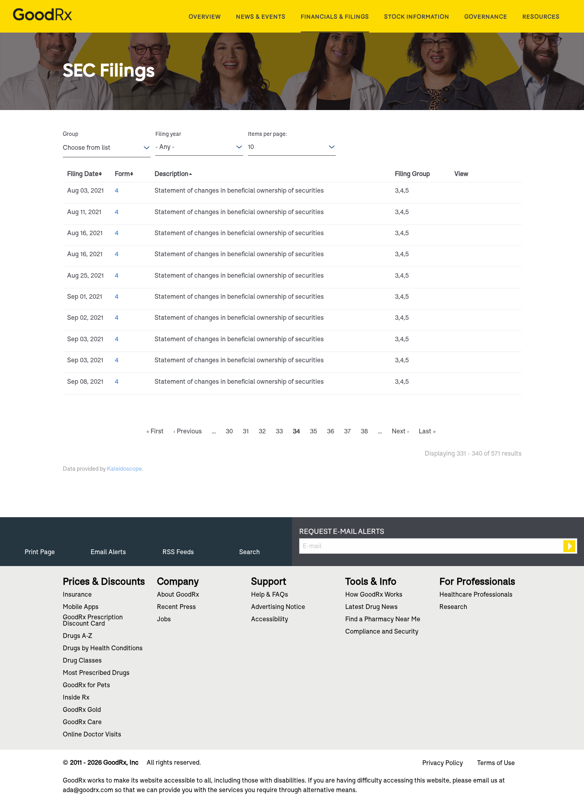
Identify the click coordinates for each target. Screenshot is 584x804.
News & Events (261, 16)
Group (70, 133)
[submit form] (569, 546)
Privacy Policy (442, 763)
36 (330, 431)
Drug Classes (82, 661)
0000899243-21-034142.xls (486, 278)
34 (296, 431)
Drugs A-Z (77, 636)
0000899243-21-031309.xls (486, 193)
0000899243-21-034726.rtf (477, 299)
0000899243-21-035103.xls (486, 362)
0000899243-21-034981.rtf (477, 320)
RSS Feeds (178, 552)
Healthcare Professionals (475, 595)
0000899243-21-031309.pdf (468, 193)
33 (279, 431)
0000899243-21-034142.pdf (468, 278)
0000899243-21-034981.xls (486, 320)
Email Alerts (108, 552)
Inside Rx (76, 698)
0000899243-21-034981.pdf (468, 320)
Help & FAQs (269, 595)
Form (122, 174)
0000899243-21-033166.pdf (468, 256)
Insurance (77, 595)
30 (229, 431)
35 (313, 431)
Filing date (83, 174)
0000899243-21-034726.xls (486, 299)
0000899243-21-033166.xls (486, 256)
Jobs (164, 619)
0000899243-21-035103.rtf (477, 362)
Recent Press (176, 607)
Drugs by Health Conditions (103, 648)
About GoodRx (178, 595)
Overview (205, 16)
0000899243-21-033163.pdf (468, 235)
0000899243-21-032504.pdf (468, 214)
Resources (541, 16)
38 (364, 431)
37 (347, 431)
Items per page (267, 133)
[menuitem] (205, 16)
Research (453, 607)
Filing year (168, 133)
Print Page (40, 552)
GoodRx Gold (82, 710)
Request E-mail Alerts (341, 531)
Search (249, 552)
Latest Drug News (371, 607)
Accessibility (269, 619)
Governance (485, 16)
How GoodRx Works (373, 595)
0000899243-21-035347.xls (486, 384)
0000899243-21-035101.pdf (468, 341)
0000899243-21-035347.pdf (468, 384)
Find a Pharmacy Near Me (382, 619)
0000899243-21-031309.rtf (477, 193)
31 (246, 431)
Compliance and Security (381, 632)
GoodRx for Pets (86, 685)
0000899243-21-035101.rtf (477, 341)
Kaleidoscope (124, 469)
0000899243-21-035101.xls (486, 341)
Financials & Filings (335, 16)
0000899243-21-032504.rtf (477, 214)
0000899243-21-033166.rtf (477, 256)
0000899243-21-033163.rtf (477, 235)
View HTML (459, 193)
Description (171, 174)
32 (262, 431)
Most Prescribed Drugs (96, 673)
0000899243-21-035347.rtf (477, 384)
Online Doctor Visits (92, 734)
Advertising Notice (278, 607)
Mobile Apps (81, 607)
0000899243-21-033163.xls (486, 235)
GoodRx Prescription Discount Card (93, 621)
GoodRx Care (82, 722)
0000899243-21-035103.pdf (468, 362)
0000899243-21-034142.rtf (477, 278)
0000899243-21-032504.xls (486, 214)
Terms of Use (496, 763)
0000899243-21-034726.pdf (468, 299)
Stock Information (416, 16)
